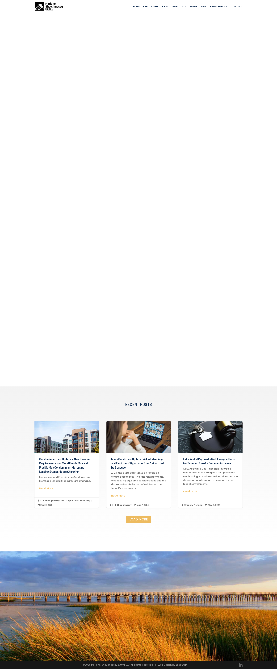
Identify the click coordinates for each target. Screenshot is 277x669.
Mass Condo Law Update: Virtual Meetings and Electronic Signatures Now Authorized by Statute (138, 464)
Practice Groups (154, 6)
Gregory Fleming (193, 505)
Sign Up (76, 367)
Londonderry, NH (163, 614)
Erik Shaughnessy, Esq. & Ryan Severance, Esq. (65, 500)
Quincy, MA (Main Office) (170, 591)
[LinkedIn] (241, 665)
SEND (123, 642)
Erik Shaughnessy (122, 505)
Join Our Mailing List (213, 6)
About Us (178, 6)
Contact (237, 6)
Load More (138, 519)
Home (136, 6)
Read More (46, 488)
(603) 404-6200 (162, 627)
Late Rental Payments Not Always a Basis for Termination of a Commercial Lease (210, 464)
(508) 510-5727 (162, 604)
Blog (193, 6)
